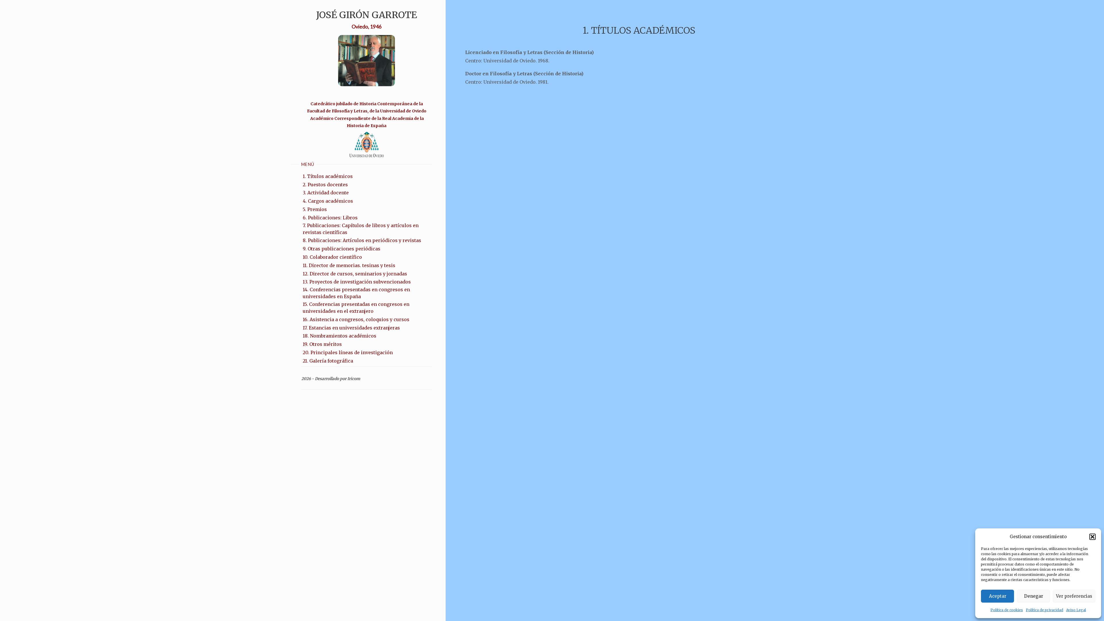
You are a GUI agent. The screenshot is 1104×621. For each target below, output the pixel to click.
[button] (1092, 537)
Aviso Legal (1076, 610)
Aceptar (997, 596)
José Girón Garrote (366, 15)
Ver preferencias (1074, 596)
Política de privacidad (1044, 610)
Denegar (1033, 596)
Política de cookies (1006, 610)
